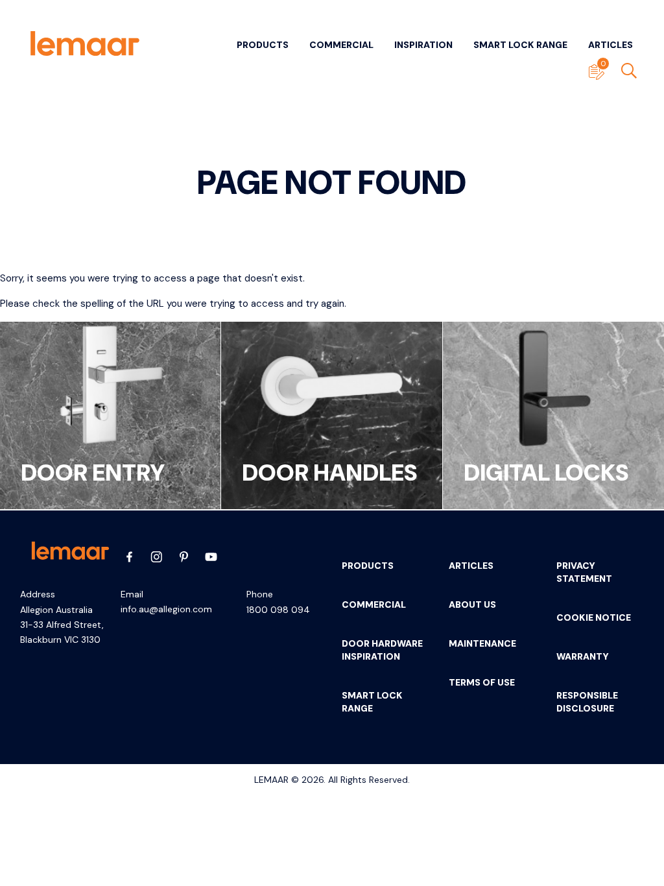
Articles (610, 45)
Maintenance (482, 643)
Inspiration (423, 45)
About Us (472, 604)
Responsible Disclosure (587, 701)
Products (263, 45)
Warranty (582, 656)
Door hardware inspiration (382, 650)
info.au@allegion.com (166, 609)
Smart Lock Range (520, 45)
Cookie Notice (593, 617)
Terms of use (482, 682)
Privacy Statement (584, 572)
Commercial (341, 45)
